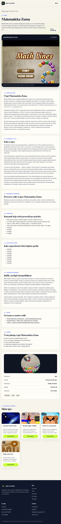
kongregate (7, 395)
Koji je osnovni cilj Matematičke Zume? (16, 338)
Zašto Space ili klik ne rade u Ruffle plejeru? (17, 346)
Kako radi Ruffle (6, 512)
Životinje (34, 499)
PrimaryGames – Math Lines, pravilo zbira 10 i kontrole (22, 320)
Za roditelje (5, 514)
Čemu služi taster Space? (12, 342)
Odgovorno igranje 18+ (38, 512)
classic (13, 395)
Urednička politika (7, 509)
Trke (33, 491)
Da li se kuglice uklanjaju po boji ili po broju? (17, 340)
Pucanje (34, 493)
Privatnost (34, 506)
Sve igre (34, 488)
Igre (7, 11)
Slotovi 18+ (35, 514)
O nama (4, 506)
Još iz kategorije (53, 29)
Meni (56, 3)
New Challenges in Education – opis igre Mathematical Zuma (24, 318)
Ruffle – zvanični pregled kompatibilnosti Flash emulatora (23, 322)
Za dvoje (34, 496)
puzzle (17, 395)
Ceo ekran (54, 37)
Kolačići (34, 509)
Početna (3, 11)
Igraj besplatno (10, 436)
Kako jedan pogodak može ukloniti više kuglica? (18, 344)
